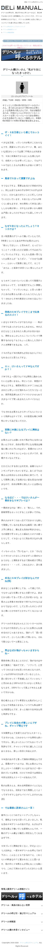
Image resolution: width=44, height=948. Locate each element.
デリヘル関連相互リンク (9, 29)
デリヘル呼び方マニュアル (29, 943)
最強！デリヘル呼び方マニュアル (33, 2)
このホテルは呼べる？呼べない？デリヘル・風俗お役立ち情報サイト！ (22, 46)
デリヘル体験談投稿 (8, 32)
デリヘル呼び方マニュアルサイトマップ (14, 26)
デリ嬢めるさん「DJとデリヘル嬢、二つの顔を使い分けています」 (23, 40)
